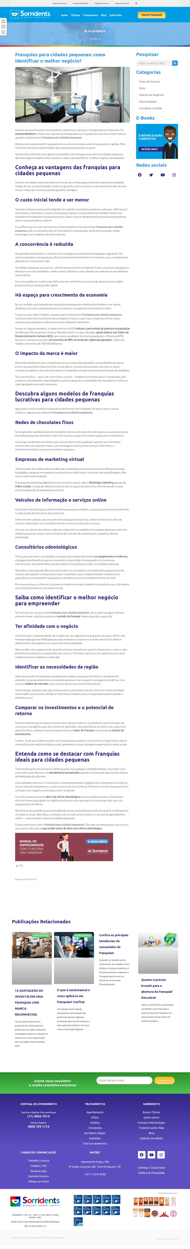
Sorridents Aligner (95, 1133)
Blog (103, 15)
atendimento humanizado (64, 772)
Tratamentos (90, 15)
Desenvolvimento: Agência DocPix (166, 1239)
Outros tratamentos (95, 1143)
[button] (152, 15)
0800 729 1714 (38, 1126)
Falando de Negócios (151, 94)
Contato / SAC (38, 1165)
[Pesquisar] (175, 63)
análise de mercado (36, 683)
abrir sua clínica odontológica (63, 796)
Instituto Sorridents (80, 3)
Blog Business (95, 31)
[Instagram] (174, 175)
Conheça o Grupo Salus (151, 1167)
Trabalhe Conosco (102, 3)
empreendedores (25, 133)
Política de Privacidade (151, 1172)
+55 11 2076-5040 (95, 1174)
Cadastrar (164, 1080)
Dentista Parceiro (60, 3)
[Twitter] (151, 175)
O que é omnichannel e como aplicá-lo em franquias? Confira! (73, 996)
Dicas (142, 88)
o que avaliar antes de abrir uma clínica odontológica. (72, 828)
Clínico (95, 1117)
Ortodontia (95, 1127)
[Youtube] (162, 175)
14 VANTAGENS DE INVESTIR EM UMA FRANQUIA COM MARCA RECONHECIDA (29, 1002)
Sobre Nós (116, 15)
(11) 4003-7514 (38, 1116)
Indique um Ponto (122, 3)
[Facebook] (140, 175)
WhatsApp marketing (101, 482)
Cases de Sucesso (149, 81)
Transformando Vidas (151, 1127)
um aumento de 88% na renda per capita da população (80, 339)
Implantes (95, 1138)
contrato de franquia (68, 616)
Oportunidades (148, 101)
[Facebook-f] (3, 21)
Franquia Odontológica (151, 1122)
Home (64, 15)
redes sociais (23, 486)
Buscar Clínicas (151, 1112)
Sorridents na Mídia (150, 108)
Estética (95, 1122)
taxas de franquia (84, 730)
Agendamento (95, 1112)
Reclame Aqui (38, 1170)
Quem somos (151, 1117)
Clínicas (75, 15)
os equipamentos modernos (111, 556)
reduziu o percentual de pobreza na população (103, 328)
